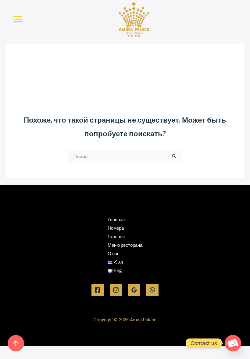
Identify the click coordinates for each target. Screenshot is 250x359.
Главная (116, 219)
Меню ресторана (125, 245)
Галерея (116, 236)
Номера (116, 228)
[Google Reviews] (134, 290)
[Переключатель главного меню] (17, 19)
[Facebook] (97, 290)
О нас (114, 253)
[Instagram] (116, 290)
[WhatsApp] (152, 290)
